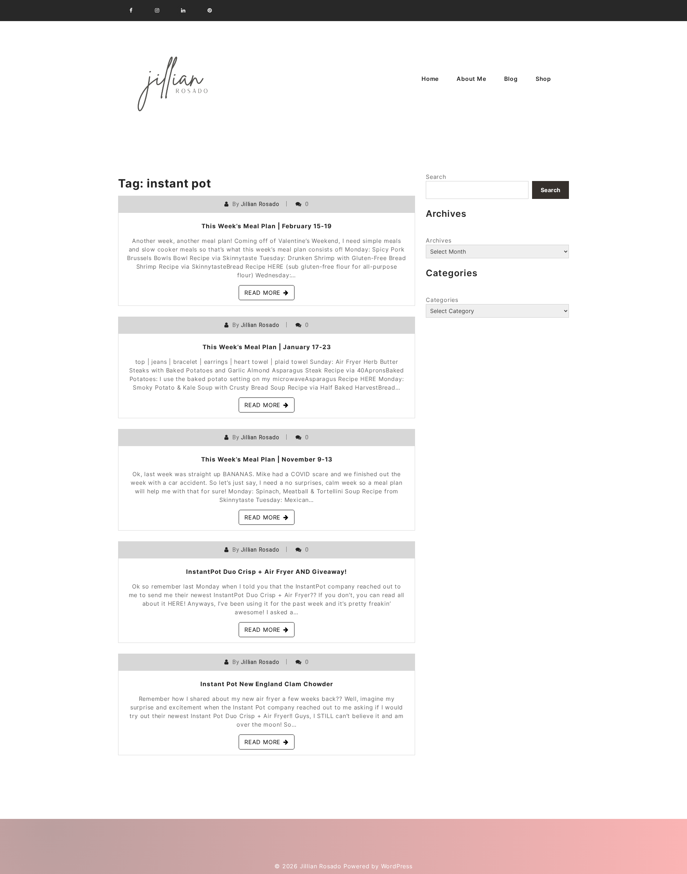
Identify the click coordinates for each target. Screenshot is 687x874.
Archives (438, 240)
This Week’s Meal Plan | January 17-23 (267, 347)
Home (430, 78)
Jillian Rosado (260, 204)
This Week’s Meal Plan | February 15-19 (266, 226)
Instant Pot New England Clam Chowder (266, 684)
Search (436, 176)
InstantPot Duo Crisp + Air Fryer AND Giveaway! (266, 571)
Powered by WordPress (378, 866)
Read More (262, 292)
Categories (442, 299)
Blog (511, 78)
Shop (543, 78)
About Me (471, 78)
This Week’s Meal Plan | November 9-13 (266, 459)
